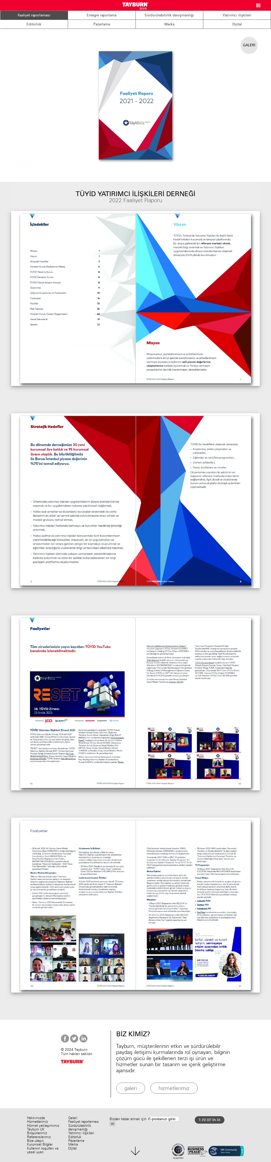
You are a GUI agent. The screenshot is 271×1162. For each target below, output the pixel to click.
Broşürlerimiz (37, 1133)
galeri (130, 1088)
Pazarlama (101, 24)
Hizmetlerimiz (37, 1122)
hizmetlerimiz (174, 1088)
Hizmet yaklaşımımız (43, 1126)
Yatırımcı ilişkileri (237, 15)
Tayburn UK (35, 1129)
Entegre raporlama (101, 15)
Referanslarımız (39, 1137)
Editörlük (33, 24)
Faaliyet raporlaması (34, 15)
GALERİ (249, 45)
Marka (169, 24)
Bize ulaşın (35, 1141)
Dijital (237, 24)
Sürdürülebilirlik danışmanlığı (169, 15)
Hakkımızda (36, 1118)
